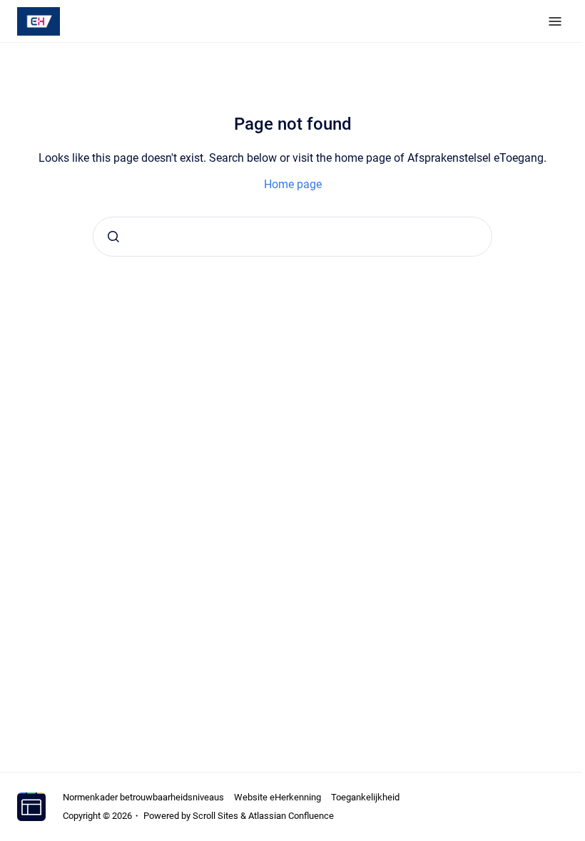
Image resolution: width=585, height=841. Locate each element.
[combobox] (292, 236)
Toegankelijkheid (365, 797)
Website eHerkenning (277, 797)
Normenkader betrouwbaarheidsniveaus (143, 797)
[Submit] (113, 236)
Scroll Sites (215, 815)
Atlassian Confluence (291, 815)
